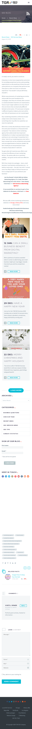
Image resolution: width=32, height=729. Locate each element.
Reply (23, 605)
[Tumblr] (10, 563)
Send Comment (11, 682)
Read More (14, 271)
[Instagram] (14, 701)
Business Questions (11, 412)
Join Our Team (9, 417)
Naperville (6, 710)
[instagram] (12, 477)
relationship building (8, 552)
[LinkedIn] (12, 563)
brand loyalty (20, 535)
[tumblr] (22, 477)
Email (4, 451)
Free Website (22, 713)
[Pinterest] (8, 563)
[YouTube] (18, 701)
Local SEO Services (7, 707)
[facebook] (3, 477)
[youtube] (19, 477)
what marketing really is (9, 558)
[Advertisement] (16, 502)
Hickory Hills (26, 707)
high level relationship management (12, 541)
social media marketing (9, 555)
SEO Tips (6, 429)
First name (5, 445)
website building (22, 555)
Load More (16, 390)
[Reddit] (15, 563)
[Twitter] (5, 563)
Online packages (10, 713)
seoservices (20, 552)
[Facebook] (3, 563)
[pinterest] (15, 477)
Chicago (12, 202)
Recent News (5, 37)
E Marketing (22, 715)
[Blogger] (22, 701)
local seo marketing (8, 546)
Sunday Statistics (10, 433)
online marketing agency (9, 549)
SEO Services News (16, 37)
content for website (8, 538)
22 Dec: (14, 357)
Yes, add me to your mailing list (12, 674)
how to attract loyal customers (11, 544)
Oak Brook (15, 710)
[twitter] (9, 477)
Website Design (11, 715)
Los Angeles (25, 710)
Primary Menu (28, 2)
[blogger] (25, 477)
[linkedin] (6, 477)
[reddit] (28, 477)
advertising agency (8, 535)
